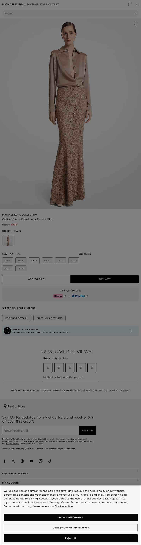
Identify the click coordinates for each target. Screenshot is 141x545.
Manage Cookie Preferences (71, 527)
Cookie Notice (64, 506)
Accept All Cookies (70, 517)
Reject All (70, 538)
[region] (70, 515)
